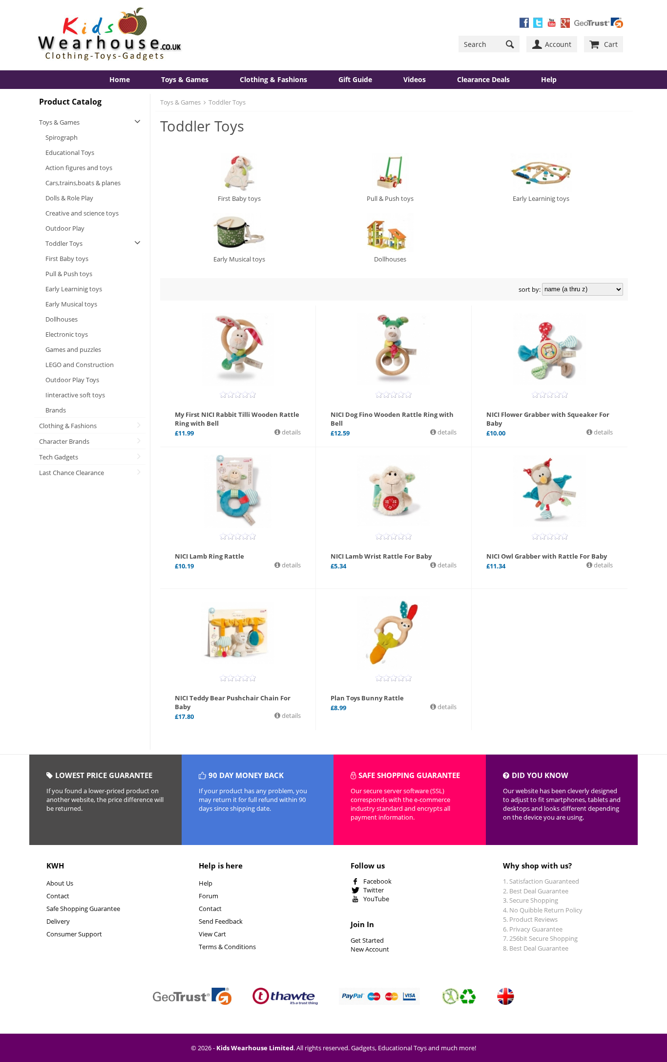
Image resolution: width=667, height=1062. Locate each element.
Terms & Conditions (227, 946)
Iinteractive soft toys (75, 394)
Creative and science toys (82, 213)
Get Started (367, 940)
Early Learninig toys (73, 288)
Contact (57, 895)
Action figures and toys (78, 167)
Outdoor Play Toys (72, 379)
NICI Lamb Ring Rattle (209, 556)
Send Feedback (221, 921)
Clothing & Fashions (273, 79)
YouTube (376, 898)
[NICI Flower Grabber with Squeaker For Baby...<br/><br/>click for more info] (549, 349)
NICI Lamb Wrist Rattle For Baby (381, 556)
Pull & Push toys (68, 273)
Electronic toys (66, 334)
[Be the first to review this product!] (238, 394)
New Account (370, 949)
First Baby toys (66, 258)
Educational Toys (69, 152)
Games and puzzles (73, 349)
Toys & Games (184, 79)
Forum (208, 895)
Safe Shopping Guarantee (83, 908)
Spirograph (61, 137)
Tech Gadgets (58, 457)
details (290, 432)
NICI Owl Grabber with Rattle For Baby (546, 556)
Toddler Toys (64, 243)
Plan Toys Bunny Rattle (367, 698)
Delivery (58, 921)
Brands (55, 410)
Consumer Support (74, 934)
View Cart (212, 934)
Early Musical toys (71, 304)
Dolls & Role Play (69, 198)
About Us (59, 883)
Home (119, 79)
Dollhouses (61, 319)
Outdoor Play (64, 228)
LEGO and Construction (79, 364)
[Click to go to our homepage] (110, 35)
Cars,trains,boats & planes (83, 182)
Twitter (373, 890)
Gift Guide (355, 79)
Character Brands (64, 441)
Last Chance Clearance (71, 472)
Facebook (377, 881)
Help (205, 883)
